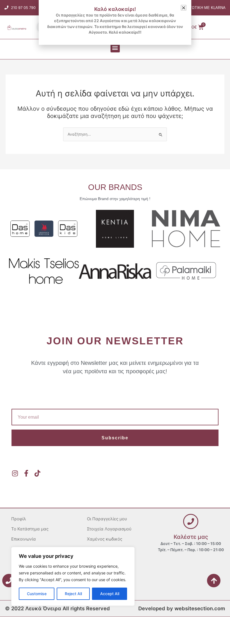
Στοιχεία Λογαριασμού (109, 529)
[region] (73, 576)
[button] (115, 47)
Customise (37, 593)
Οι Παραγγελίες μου (107, 518)
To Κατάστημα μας (30, 529)
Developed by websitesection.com (181, 608)
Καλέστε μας (191, 537)
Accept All (109, 593)
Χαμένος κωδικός (104, 539)
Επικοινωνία (23, 539)
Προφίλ (18, 518)
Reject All (73, 593)
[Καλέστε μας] (190, 521)
